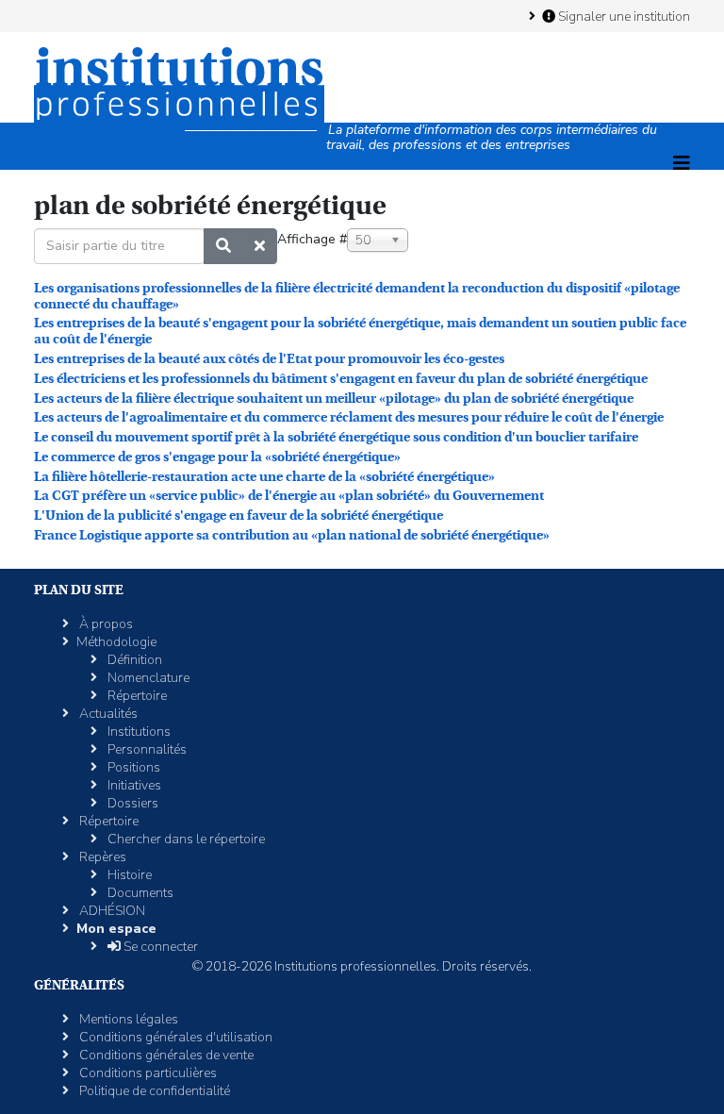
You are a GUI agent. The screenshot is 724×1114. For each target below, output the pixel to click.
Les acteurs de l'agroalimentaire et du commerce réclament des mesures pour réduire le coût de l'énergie (349, 417)
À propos (104, 624)
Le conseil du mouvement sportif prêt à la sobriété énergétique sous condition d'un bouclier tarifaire (336, 436)
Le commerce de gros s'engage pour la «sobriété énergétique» (217, 456)
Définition (133, 660)
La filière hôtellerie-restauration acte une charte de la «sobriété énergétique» (264, 476)
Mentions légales (127, 1019)
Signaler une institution (622, 16)
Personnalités (146, 749)
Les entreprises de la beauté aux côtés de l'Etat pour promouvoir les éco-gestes (269, 358)
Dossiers (131, 803)
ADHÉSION (110, 911)
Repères (101, 857)
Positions (132, 767)
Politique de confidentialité (153, 1091)
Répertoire (136, 696)
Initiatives (133, 785)
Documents (139, 893)
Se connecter (159, 947)
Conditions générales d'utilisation (174, 1037)
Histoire (128, 875)
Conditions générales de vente (165, 1055)
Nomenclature (147, 678)
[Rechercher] (223, 246)
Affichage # (312, 239)
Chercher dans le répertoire (185, 839)
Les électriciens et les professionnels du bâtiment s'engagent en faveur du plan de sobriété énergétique (341, 378)
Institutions (138, 731)
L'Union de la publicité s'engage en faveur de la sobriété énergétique (238, 515)
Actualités (107, 714)
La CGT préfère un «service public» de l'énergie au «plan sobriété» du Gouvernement (289, 495)
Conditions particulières (146, 1073)
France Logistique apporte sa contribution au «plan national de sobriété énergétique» (292, 534)
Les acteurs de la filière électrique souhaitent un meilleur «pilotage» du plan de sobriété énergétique (334, 398)
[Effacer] (259, 246)
